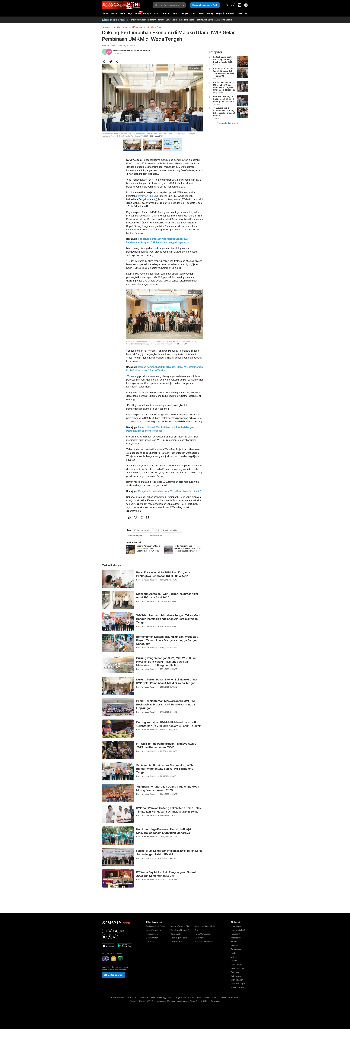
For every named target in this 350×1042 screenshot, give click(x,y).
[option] (145, 549)
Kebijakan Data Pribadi (184, 997)
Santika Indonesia (238, 987)
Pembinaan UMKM (171, 530)
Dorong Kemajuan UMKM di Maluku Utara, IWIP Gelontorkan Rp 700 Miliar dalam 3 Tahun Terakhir (168, 724)
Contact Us (234, 997)
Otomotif (166, 13)
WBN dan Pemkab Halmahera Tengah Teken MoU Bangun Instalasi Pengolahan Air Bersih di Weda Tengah (168, 619)
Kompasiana (236, 938)
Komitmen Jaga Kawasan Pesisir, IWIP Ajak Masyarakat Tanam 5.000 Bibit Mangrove (164, 831)
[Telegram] (115, 931)
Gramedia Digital (238, 983)
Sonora (234, 957)
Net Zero (150, 941)
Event (122, 13)
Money (210, 13)
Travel (239, 13)
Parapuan (235, 972)
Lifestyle (184, 13)
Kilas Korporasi (124, 27)
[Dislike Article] (111, 61)
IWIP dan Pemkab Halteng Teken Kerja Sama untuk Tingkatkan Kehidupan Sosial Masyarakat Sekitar (168, 809)
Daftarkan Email (115, 975)
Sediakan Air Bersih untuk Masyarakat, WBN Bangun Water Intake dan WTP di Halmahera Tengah (164, 769)
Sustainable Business (204, 941)
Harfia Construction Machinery (143, 20)
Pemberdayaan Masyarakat (137, 535)
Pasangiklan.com (238, 949)
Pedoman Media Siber (207, 997)
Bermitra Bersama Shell (180, 926)
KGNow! (234, 945)
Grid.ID (234, 961)
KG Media (235, 941)
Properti (220, 13)
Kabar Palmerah (118, 997)
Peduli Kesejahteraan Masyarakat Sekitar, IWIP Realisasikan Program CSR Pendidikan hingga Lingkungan (166, 704)
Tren (193, 13)
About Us (132, 997)
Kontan (234, 953)
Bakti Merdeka (176, 941)
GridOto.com (236, 964)
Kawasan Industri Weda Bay (147, 27)
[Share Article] (117, 61)
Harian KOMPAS (238, 930)
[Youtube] (104, 937)
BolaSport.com (237, 968)
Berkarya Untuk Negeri (167, 20)
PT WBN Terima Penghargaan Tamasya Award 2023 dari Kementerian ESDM (166, 745)
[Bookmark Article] (123, 61)
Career (223, 997)
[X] (110, 931)
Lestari (201, 14)
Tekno (156, 13)
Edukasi (230, 13)
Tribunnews (236, 976)
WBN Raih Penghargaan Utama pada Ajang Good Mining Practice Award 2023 (167, 788)
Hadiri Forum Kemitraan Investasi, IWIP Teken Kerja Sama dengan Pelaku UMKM (169, 852)
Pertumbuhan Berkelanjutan (208, 20)
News (105, 13)
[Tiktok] (115, 937)
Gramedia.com (237, 980)
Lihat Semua (226, 20)
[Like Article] (105, 61)
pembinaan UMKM (146, 196)
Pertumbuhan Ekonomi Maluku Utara (158, 535)
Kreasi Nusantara (186, 20)
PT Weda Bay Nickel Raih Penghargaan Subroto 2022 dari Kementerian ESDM (166, 874)
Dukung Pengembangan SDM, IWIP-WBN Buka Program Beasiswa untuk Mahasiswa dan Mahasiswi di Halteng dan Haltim (166, 661)
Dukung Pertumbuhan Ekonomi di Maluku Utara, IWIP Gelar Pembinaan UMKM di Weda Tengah (166, 681)
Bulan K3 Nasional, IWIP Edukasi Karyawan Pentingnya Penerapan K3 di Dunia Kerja (163, 574)
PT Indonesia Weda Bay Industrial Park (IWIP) (143, 530)
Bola (175, 13)
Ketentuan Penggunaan (161, 997)
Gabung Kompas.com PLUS (205, 5)
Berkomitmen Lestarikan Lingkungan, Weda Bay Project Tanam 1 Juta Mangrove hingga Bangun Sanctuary (167, 640)
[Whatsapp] (110, 937)
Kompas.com (108, 27)
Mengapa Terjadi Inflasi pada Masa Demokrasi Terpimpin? (170, 491)
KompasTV (235, 934)
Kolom (114, 13)
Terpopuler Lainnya (226, 123)
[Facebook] (104, 931)
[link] (239, 5)
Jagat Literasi (134, 13)
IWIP (186, 163)
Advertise (143, 997)
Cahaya (147, 13)
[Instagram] (121, 931)
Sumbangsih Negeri (178, 938)
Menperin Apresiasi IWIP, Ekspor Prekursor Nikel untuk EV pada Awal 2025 (167, 595)
